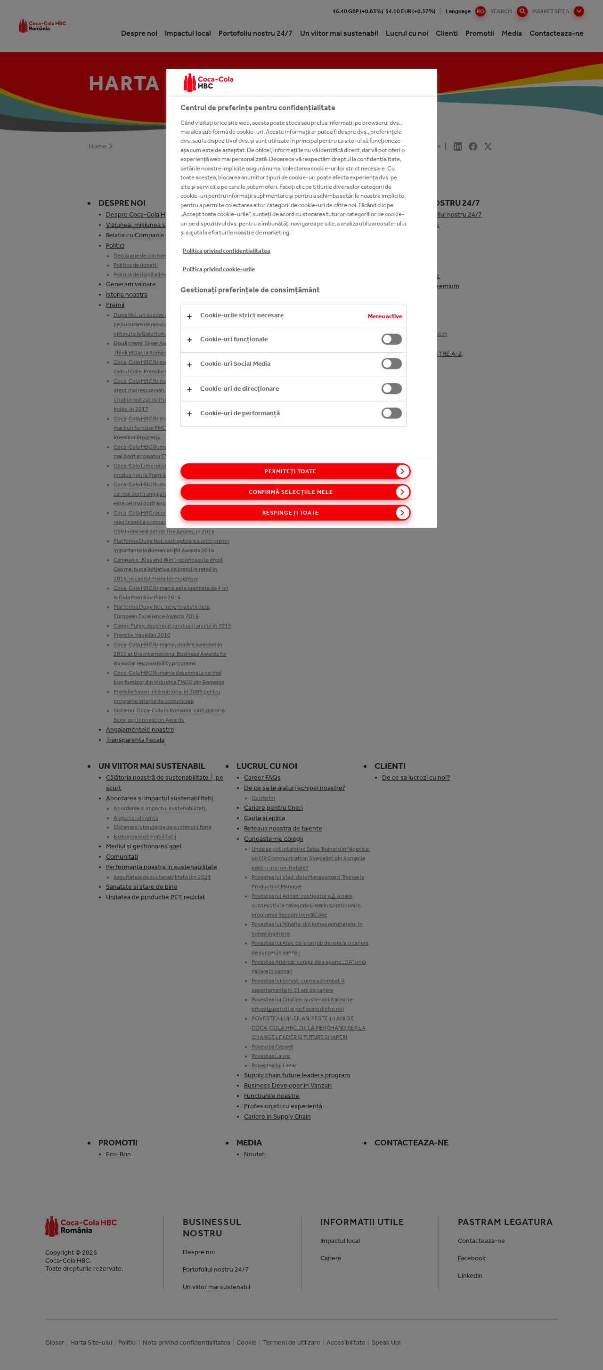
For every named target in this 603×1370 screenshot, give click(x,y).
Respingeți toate (290, 512)
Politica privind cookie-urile (219, 269)
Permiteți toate (290, 471)
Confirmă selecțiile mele (291, 492)
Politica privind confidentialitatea (226, 250)
